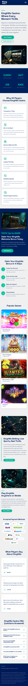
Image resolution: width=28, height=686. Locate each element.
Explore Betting (9, 460)
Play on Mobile (6, 510)
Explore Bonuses (7, 41)
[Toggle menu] (25, 2)
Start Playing (8, 37)
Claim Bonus (7, 250)
